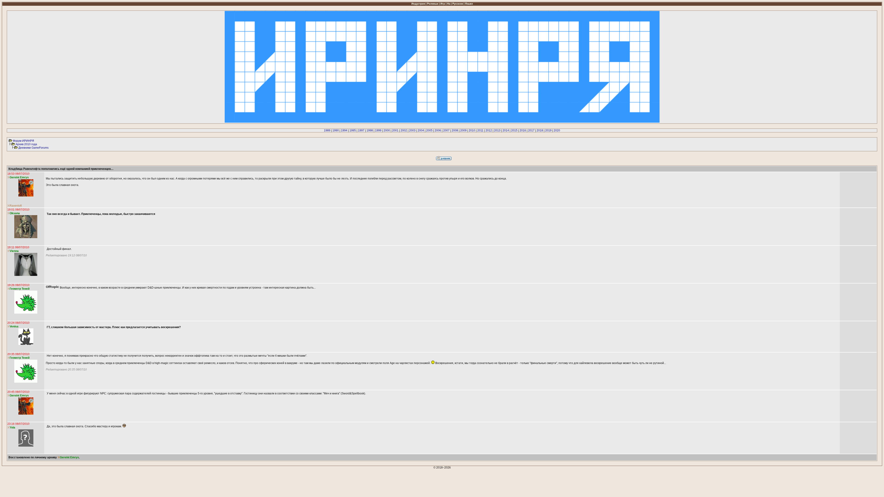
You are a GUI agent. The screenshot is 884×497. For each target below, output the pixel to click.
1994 (344, 130)
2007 (446, 130)
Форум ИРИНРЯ (23, 140)
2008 (455, 130)
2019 (548, 130)
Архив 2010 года (26, 144)
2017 (531, 130)
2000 (387, 130)
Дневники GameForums (33, 147)
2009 (463, 130)
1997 (361, 130)
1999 (378, 130)
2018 (540, 130)
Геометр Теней (19, 288)
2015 (514, 130)
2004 (421, 130)
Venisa (14, 326)
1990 (335, 130)
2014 (506, 130)
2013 (497, 130)
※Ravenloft (14, 205)
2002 (404, 130)
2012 (489, 130)
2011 (480, 130)
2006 (438, 130)
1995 (352, 130)
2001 (395, 130)
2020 (557, 130)
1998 (369, 130)
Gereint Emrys (19, 177)
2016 (523, 130)
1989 (327, 130)
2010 (472, 130)
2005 (429, 130)
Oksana (15, 213)
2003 (412, 130)
